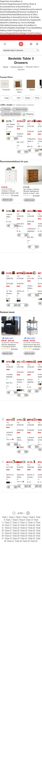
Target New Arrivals (8, 1)
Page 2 (12, 517)
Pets (9, 14)
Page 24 (23, 527)
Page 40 (31, 535)
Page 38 (16, 535)
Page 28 (16, 530)
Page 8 (15, 519)
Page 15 (31, 522)
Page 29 (23, 530)
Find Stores (36, 33)
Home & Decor (16, 6)
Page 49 (26, 541)
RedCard (17, 33)
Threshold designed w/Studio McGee (7, 219)
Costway (18, 138)
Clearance (15, 25)
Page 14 (23, 522)
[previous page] (14, 513)
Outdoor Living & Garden (15, 9)
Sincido (7, 296)
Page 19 (23, 525)
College (9, 4)
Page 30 (31, 530)
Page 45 (31, 538)
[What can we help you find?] (21, 50)
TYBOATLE (28, 144)
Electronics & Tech (26, 17)
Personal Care (25, 12)
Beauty (16, 12)
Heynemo (39, 144)
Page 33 (16, 533)
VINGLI (28, 290)
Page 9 (22, 519)
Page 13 (16, 522)
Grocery (29, 9)
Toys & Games (13, 17)
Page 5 (32, 517)
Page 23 (16, 527)
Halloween (16, 4)
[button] (7, 338)
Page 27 (8, 530)
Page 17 (8, 525)
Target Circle (26, 33)
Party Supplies (31, 20)
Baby (11, 12)
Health (14, 14)
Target (5, 67)
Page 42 (8, 538)
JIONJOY (7, 437)
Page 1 (5, 517)
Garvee (28, 384)
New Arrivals (25, 25)
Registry (10, 33)
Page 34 (23, 533)
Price (37, 98)
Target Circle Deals (28, 28)
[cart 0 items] (37, 44)
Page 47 (10, 541)
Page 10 (29, 519)
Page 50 (34, 541)
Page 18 (16, 525)
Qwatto (39, 479)
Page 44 (23, 538)
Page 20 (31, 525)
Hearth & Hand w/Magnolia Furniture (7, 129)
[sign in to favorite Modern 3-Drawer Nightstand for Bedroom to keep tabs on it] (22, 395)
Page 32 (8, 533)
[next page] (28, 513)
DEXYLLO (18, 296)
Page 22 (8, 527)
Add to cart (7, 200)
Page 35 (31, 533)
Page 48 (18, 541)
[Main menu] (4, 44)
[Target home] (21, 44)
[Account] (31, 44)
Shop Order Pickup (10, 30)
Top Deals (16, 28)
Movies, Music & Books (15, 20)
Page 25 (31, 527)
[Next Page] (39, 87)
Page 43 (16, 538)
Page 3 (19, 517)
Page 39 (23, 535)
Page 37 (8, 535)
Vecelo (39, 442)
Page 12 (8, 522)
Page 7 (9, 519)
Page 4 (25, 517)
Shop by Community (21, 22)
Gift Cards (9, 22)
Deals (8, 25)
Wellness (21, 14)
